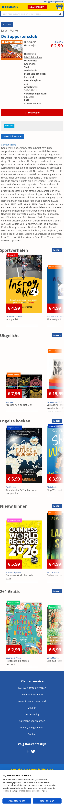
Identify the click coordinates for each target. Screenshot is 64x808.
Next (59, 292)
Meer (56, 249)
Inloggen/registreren (53, 1)
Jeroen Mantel (9, 30)
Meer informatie (12, 136)
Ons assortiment (36, 7)
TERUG (8, 24)
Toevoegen (34, 112)
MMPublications (33, 57)
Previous (3, 292)
